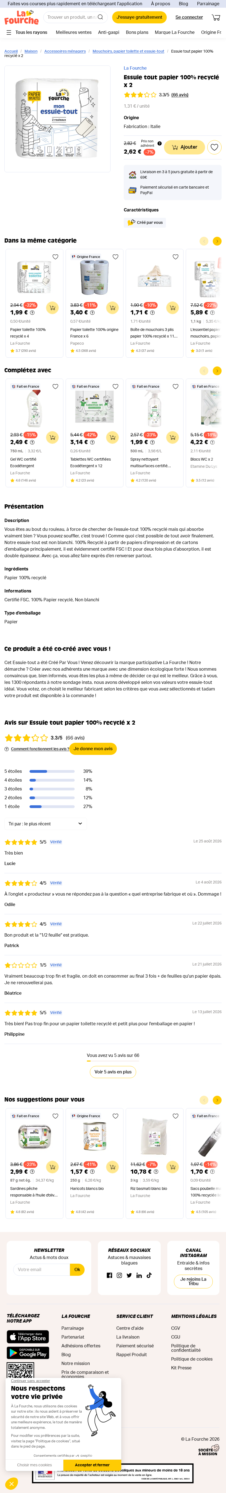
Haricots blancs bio (87, 1189)
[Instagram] (119, 1275)
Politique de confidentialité (186, 1348)
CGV (175, 1328)
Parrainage (208, 4)
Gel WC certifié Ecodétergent (23, 463)
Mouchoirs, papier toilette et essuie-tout (128, 51)
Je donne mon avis (93, 749)
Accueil (11, 51)
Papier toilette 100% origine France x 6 (94, 333)
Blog (183, 4)
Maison (31, 51)
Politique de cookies (191, 1359)
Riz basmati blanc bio (148, 1189)
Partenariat (72, 1337)
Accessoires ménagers (65, 51)
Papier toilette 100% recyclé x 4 (28, 333)
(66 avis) (180, 95)
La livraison (127, 1337)
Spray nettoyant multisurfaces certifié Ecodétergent (149, 463)
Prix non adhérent (147, 143)
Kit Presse (181, 1368)
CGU (175, 1337)
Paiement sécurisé (135, 1346)
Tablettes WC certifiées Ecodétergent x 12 (90, 463)
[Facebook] (109, 1275)
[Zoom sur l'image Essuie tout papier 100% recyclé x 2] (57, 119)
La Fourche (135, 68)
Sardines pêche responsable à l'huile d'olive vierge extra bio (33, 1193)
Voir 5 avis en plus (113, 1072)
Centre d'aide (130, 1328)
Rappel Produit (131, 1355)
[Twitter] (129, 1275)
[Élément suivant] (217, 241)
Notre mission (75, 1363)
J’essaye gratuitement (139, 17)
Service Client (134, 1316)
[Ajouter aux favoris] (55, 257)
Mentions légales (194, 1316)
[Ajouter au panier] (52, 308)
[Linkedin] (139, 1275)
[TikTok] (149, 1275)
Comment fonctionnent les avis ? (40, 749)
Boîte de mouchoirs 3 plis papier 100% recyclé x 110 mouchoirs (153, 334)
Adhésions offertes (80, 1346)
